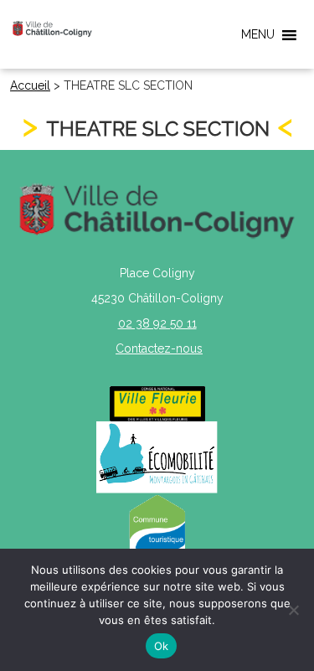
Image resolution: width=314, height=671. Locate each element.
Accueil (30, 85)
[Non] (293, 609)
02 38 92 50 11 (157, 323)
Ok (161, 646)
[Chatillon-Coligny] (52, 28)
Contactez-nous (159, 348)
